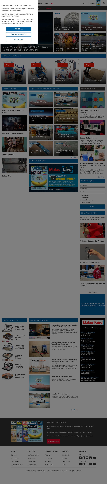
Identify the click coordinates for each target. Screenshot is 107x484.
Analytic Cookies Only (18, 34)
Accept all (19, 29)
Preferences (18, 40)
